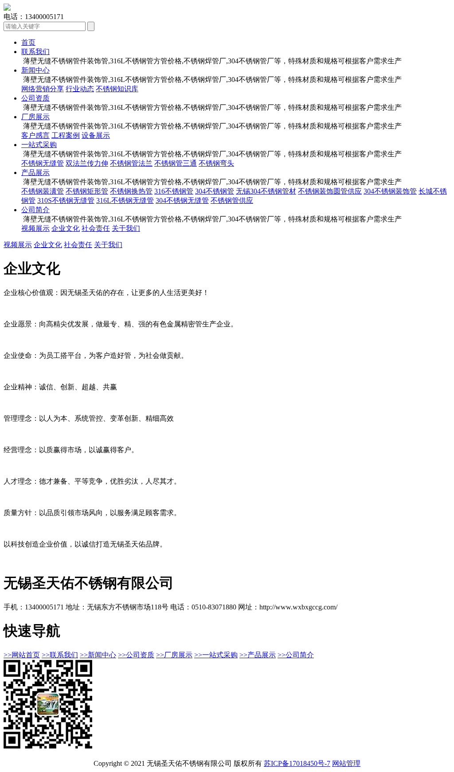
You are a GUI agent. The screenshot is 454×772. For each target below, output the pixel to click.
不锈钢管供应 (232, 200)
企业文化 (65, 228)
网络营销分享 (42, 89)
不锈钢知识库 (117, 89)
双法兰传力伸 (87, 163)
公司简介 (35, 209)
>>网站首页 (22, 655)
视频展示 (35, 228)
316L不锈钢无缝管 (125, 200)
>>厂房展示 (174, 655)
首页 (28, 42)
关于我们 (126, 228)
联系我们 (35, 51)
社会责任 (96, 228)
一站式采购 (39, 144)
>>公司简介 (296, 655)
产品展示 (35, 172)
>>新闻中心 (98, 655)
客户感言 (35, 135)
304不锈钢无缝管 (182, 200)
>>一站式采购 (216, 655)
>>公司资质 (136, 655)
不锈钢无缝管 (42, 163)
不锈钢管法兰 (131, 163)
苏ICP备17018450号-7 (297, 763)
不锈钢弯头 (216, 163)
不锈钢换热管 (131, 191)
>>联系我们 (60, 655)
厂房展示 (35, 116)
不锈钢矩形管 (87, 191)
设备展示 (96, 135)
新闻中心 (35, 70)
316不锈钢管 (173, 191)
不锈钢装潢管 (42, 191)
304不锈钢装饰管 (390, 191)
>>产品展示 (257, 655)
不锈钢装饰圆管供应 (330, 191)
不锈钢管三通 (175, 163)
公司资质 (35, 98)
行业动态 (80, 89)
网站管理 (346, 763)
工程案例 (65, 135)
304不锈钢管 (214, 191)
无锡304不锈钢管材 (266, 191)
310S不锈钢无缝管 (65, 200)
